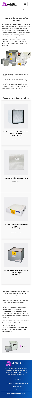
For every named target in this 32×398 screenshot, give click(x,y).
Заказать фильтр (16, 139)
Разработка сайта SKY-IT (18, 393)
